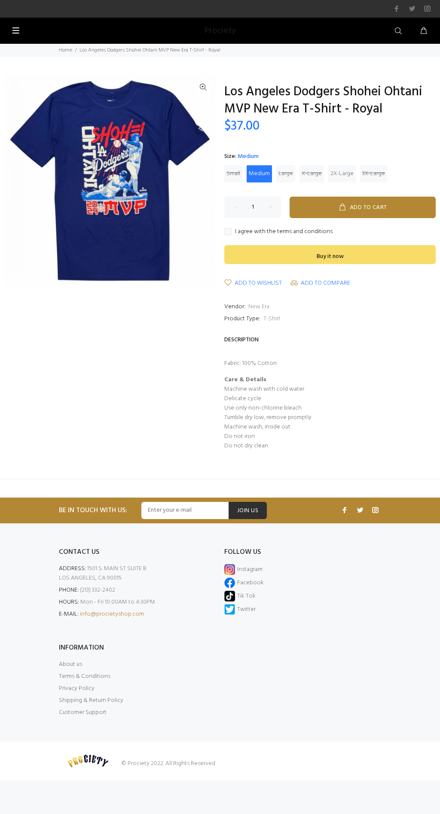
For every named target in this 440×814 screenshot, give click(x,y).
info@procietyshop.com (112, 614)
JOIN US (247, 511)
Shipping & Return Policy (91, 700)
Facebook (250, 583)
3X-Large (373, 174)
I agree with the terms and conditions (284, 232)
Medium (259, 174)
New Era (258, 307)
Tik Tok (246, 596)
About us (70, 664)
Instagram (250, 569)
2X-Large (342, 174)
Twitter (246, 609)
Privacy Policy (77, 688)
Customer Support (83, 712)
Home (65, 50)
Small (233, 174)
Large (285, 174)
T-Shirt (272, 319)
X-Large (312, 174)
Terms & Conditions (84, 676)
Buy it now (330, 256)
